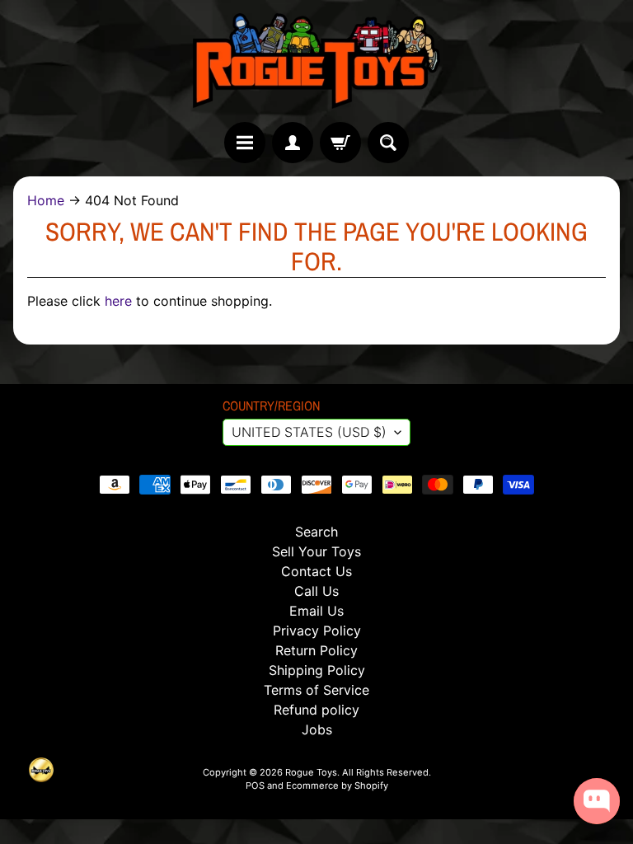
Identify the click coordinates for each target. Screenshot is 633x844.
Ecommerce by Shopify (337, 785)
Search (316, 531)
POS (255, 785)
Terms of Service (316, 690)
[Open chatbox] (597, 801)
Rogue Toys (311, 772)
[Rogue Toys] (316, 61)
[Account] (292, 142)
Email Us (316, 611)
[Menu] (244, 142)
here (118, 301)
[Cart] (340, 142)
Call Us (316, 591)
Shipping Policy (317, 670)
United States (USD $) (309, 432)
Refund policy (316, 709)
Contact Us (316, 571)
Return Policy (316, 650)
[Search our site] (388, 142)
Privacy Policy (317, 630)
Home (45, 200)
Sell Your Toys (316, 551)
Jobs (317, 729)
